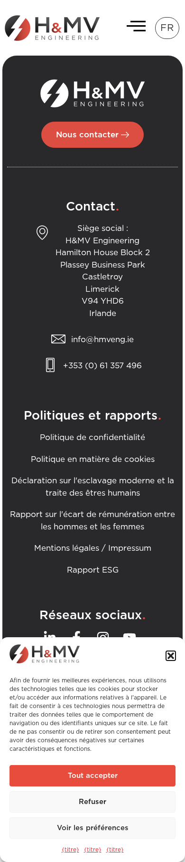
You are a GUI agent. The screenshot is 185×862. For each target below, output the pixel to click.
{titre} (70, 849)
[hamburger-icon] (133, 28)
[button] (171, 656)
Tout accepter (93, 775)
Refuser (92, 801)
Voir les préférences (93, 828)
